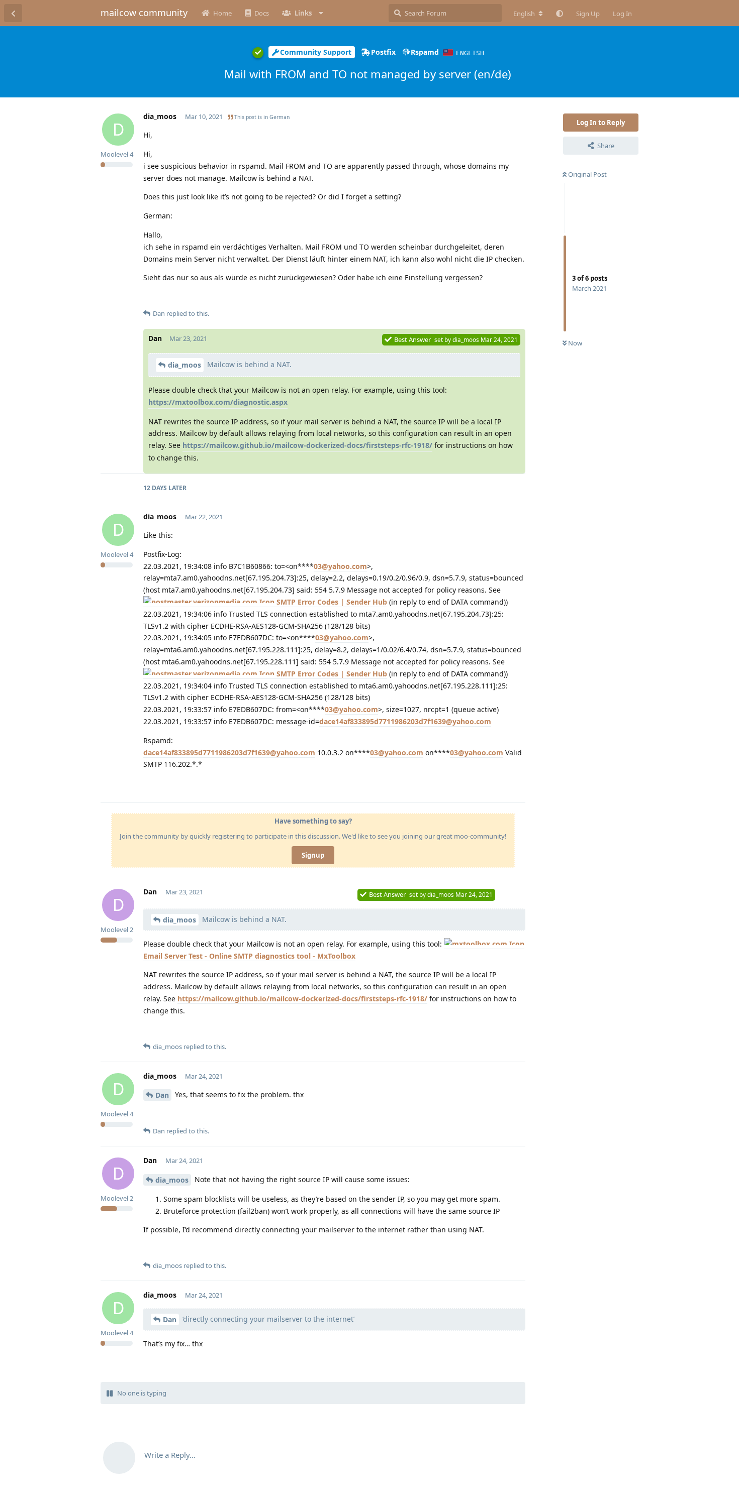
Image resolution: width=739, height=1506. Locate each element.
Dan (162, 1095)
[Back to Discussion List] (13, 13)
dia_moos (184, 365)
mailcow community (144, 13)
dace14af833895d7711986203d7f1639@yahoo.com (405, 721)
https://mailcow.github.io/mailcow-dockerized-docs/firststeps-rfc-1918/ (307, 445)
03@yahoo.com (340, 566)
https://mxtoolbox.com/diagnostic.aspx (218, 402)
